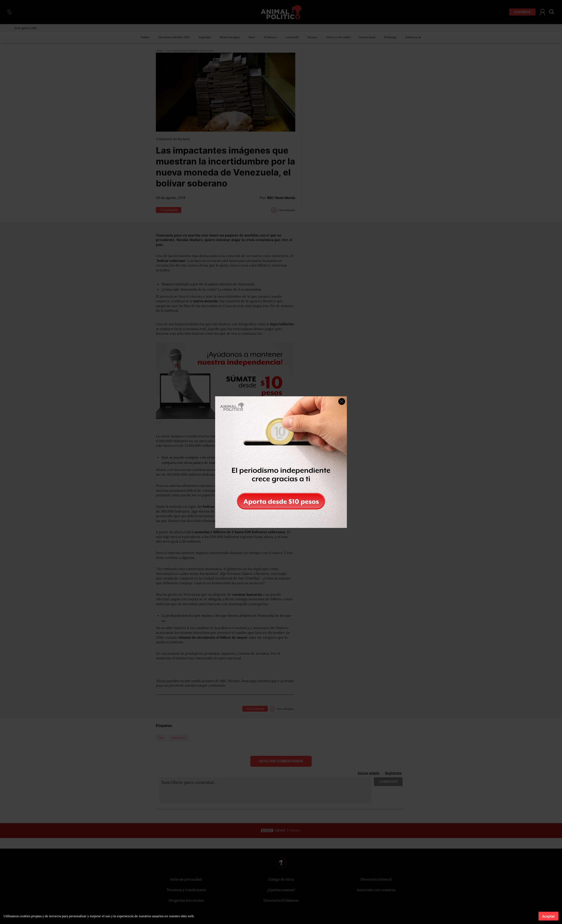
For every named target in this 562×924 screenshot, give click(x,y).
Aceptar (548, 916)
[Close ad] (341, 401)
